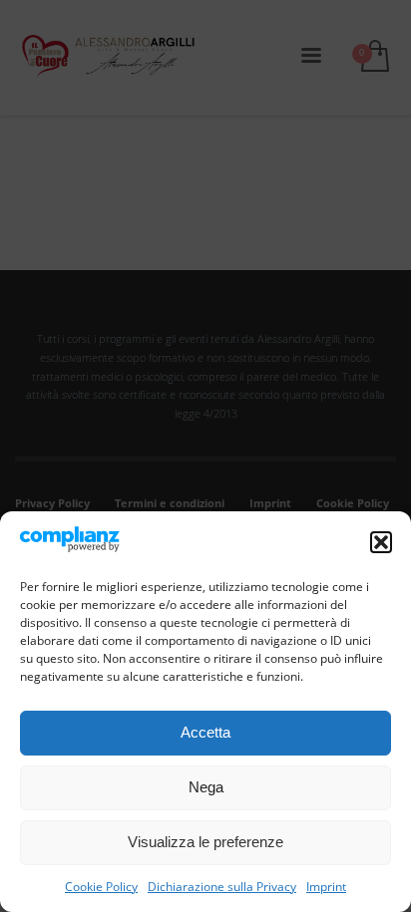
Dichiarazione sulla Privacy (222, 886)
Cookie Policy (101, 886)
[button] (381, 542)
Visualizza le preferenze (205, 841)
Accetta (205, 732)
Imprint (326, 886)
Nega (206, 786)
